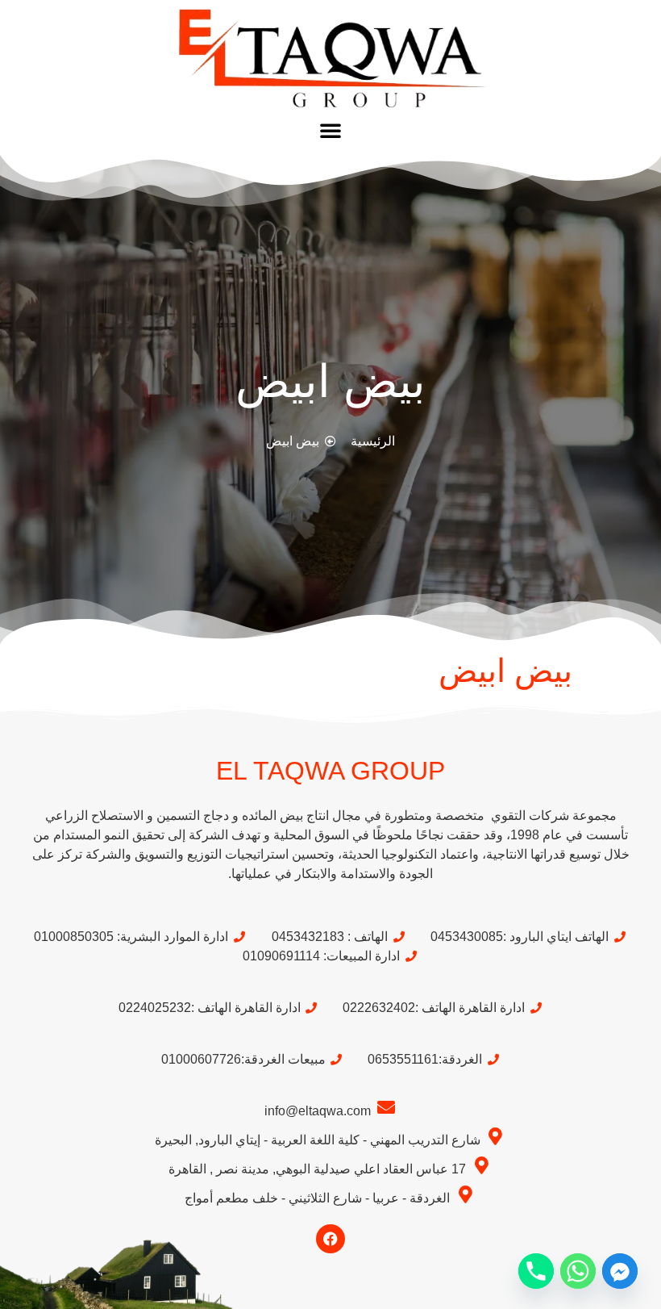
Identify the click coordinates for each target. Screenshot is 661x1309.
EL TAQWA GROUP (330, 770)
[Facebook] (330, 1238)
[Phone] (536, 1271)
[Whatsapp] (578, 1271)
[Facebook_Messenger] (620, 1271)
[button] (330, 130)
